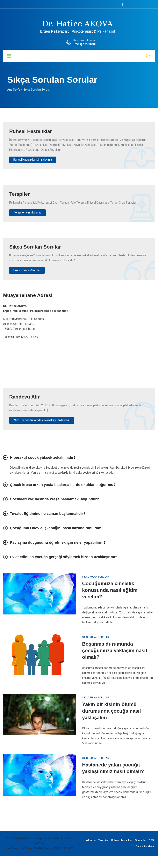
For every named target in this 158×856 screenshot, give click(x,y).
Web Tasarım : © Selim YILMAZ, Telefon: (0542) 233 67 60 (39, 848)
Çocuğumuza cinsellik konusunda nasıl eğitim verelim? (109, 590)
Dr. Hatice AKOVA (77, 25)
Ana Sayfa (13, 89)
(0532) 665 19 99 (84, 45)
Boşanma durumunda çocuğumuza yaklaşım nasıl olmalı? (114, 650)
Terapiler (103, 840)
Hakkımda (90, 840)
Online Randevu (145, 846)
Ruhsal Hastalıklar (121, 840)
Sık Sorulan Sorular (95, 577)
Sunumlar (140, 840)
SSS (151, 840)
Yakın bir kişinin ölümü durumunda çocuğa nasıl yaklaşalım (111, 711)
